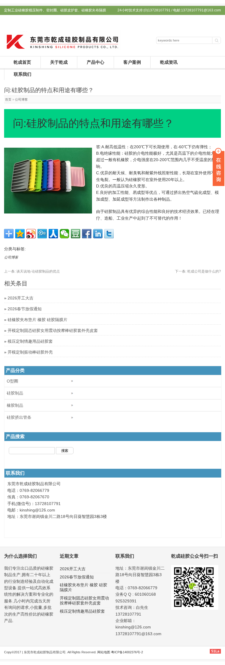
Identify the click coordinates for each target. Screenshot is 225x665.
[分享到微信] (64, 233)
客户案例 (132, 62)
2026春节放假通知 (25, 308)
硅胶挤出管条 (19, 417)
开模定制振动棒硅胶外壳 (30, 352)
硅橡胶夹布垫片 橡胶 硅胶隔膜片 (37, 319)
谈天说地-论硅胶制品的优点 (32, 271)
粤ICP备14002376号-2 (127, 652)
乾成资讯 (169, 62)
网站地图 (103, 652)
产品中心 (95, 62)
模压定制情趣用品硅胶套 (30, 341)
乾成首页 (22, 62)
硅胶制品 (15, 393)
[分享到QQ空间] (20, 233)
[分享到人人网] (53, 233)
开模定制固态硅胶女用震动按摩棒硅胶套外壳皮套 (53, 330)
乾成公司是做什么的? (198, 271)
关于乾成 (59, 62)
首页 (8, 99)
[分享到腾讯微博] (42, 233)
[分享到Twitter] (109, 233)
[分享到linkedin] (98, 233)
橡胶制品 (15, 405)
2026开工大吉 (20, 298)
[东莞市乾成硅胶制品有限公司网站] (62, 48)
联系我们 (22, 74)
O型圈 (12, 381)
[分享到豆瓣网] (75, 233)
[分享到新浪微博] (31, 233)
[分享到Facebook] (86, 233)
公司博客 (21, 99)
